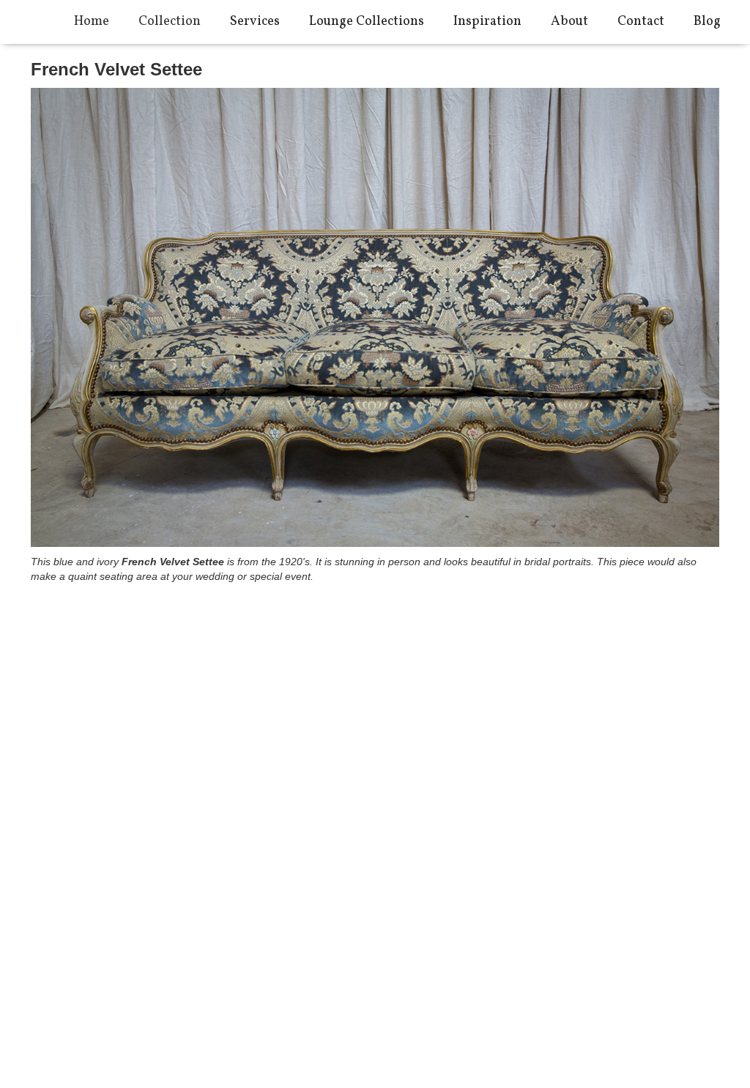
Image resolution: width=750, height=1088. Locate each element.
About (569, 21)
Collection (169, 21)
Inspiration (487, 21)
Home (91, 21)
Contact (640, 21)
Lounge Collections (366, 21)
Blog (707, 21)
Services (255, 21)
